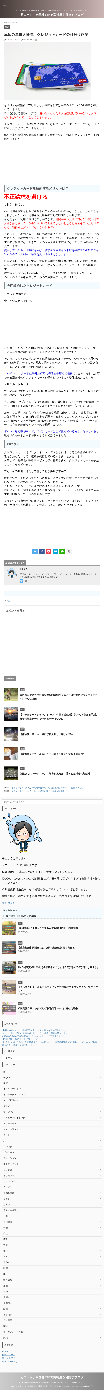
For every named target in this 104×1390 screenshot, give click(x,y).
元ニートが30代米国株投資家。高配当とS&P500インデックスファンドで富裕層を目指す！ (52, 1383)
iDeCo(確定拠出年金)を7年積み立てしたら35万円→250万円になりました (59, 967)
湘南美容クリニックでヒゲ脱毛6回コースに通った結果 (48, 1008)
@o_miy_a (8, 902)
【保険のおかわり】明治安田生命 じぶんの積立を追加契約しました (35, 1030)
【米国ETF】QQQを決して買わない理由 (21, 1039)
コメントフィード (10, 1358)
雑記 (8, 601)
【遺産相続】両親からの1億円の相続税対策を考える (46, 947)
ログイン (6, 1351)
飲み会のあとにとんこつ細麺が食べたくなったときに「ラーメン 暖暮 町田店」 (48, 787)
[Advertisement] (52, 162)
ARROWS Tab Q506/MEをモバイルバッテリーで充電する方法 (32, 1036)
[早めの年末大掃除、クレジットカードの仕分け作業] (55, 551)
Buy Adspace (10, 910)
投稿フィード (8, 1354)
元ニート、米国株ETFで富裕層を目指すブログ (52, 14)
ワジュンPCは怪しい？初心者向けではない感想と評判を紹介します (35, 1033)
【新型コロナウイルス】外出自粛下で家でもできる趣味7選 (52, 753)
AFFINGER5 (88, 1386)
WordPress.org (9, 1361)
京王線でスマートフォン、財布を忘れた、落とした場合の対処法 (55, 773)
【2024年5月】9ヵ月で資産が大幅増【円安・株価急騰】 (49, 928)
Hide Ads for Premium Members (19, 915)
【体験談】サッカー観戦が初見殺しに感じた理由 (46, 734)
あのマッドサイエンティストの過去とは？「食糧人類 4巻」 (39, 791)
